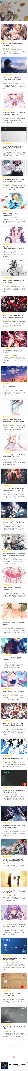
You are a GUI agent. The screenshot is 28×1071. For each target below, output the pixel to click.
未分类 (17, 929)
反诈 (14, 284)
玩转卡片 (15, 48)
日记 (14, 424)
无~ (10, 48)
